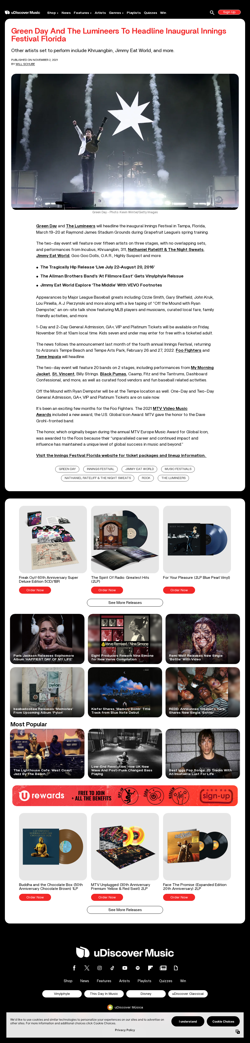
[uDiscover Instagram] (99, 967)
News (66, 13)
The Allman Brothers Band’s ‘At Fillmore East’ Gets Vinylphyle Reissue (111, 276)
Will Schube (25, 64)
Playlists (134, 13)
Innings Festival (100, 469)
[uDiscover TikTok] (112, 967)
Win (163, 13)
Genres (115, 13)
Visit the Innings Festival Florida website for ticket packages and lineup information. (121, 455)
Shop (51, 13)
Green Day (46, 226)
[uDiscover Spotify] (137, 967)
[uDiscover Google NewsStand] (163, 967)
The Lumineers (80, 226)
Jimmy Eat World (52, 256)
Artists (100, 13)
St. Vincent (63, 374)
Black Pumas (113, 374)
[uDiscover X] (86, 967)
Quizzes (150, 13)
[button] (53, 550)
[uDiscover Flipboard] (150, 967)
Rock (146, 478)
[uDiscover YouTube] (125, 967)
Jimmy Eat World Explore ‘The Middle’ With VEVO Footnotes (101, 285)
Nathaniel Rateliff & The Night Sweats (166, 250)
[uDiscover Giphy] (175, 967)
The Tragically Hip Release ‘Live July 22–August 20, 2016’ (97, 267)
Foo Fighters (188, 350)
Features (81, 13)
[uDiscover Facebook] (74, 967)
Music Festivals (178, 469)
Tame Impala (48, 357)
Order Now (35, 590)
